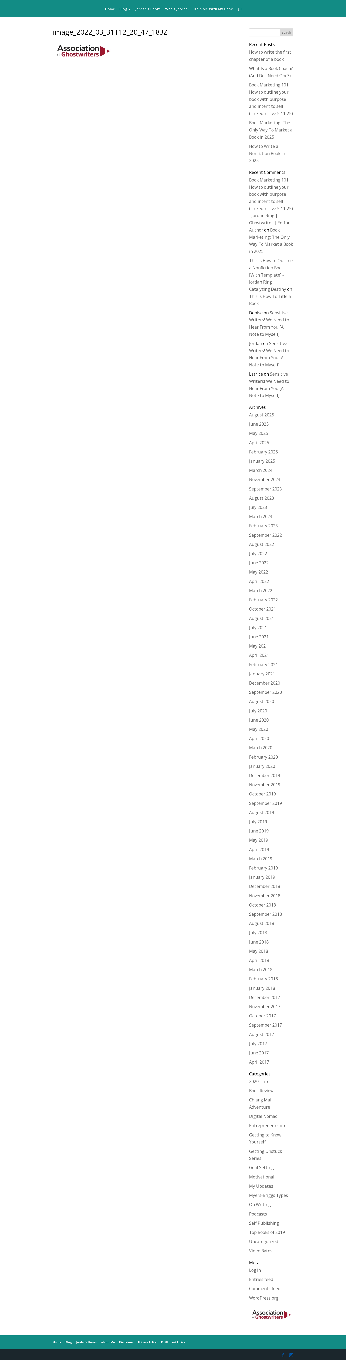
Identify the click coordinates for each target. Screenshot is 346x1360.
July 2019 (258, 821)
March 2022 (260, 590)
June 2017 (259, 1053)
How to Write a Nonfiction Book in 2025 (267, 153)
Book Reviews (262, 1090)
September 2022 (265, 535)
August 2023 (261, 498)
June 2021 (259, 637)
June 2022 (259, 563)
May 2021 (258, 646)
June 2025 (259, 424)
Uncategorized (263, 1241)
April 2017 (259, 1062)
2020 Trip (258, 1081)
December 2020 (264, 683)
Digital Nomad (263, 1116)
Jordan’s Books (148, 9)
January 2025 (262, 461)
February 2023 (263, 526)
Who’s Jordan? (177, 9)
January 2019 (262, 877)
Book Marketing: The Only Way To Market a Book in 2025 (271, 130)
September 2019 (265, 803)
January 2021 (262, 674)
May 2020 (258, 729)
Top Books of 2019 (267, 1232)
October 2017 (262, 1016)
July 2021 (258, 627)
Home (110, 9)
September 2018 (265, 914)
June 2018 (259, 942)
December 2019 (264, 775)
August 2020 (261, 701)
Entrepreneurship (267, 1125)
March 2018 (260, 969)
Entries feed (261, 1279)
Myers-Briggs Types (268, 1195)
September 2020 (265, 692)
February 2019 (263, 868)
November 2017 (264, 1006)
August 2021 (261, 618)
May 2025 (258, 433)
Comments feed (265, 1288)
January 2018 (262, 988)
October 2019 (262, 794)
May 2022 (258, 572)
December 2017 (264, 997)
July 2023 (258, 507)
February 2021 (263, 664)
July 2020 (258, 711)
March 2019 (260, 859)
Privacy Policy (147, 1342)
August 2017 (261, 1034)
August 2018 (261, 923)
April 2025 (259, 442)
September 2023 (265, 489)
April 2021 (259, 655)
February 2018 (263, 979)
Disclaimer (126, 1342)
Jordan (255, 343)
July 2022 (258, 553)
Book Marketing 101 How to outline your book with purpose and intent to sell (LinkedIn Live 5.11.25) (271, 99)
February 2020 (263, 757)
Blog (123, 9)
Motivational (261, 1177)
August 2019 (261, 812)
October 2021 (262, 609)
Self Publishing (264, 1223)
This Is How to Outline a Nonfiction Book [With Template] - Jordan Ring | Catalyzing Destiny (271, 275)
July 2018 (258, 932)
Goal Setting (261, 1167)
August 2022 (261, 544)
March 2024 (260, 470)
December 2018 (264, 886)
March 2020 (260, 747)
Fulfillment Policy (173, 1342)
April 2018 (259, 960)
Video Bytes (260, 1251)
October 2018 (262, 905)
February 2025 (263, 452)
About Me (108, 1342)
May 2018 (258, 951)
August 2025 (261, 415)
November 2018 (264, 896)
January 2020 (262, 766)
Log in (255, 1270)
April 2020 (259, 738)
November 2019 (264, 784)
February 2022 (263, 600)
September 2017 (265, 1025)
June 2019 (259, 831)
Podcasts (258, 1214)
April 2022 (259, 581)
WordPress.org (263, 1298)
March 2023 (260, 516)
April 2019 (259, 849)
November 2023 (264, 479)
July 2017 (258, 1043)
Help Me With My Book (213, 9)
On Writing (260, 1204)
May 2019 (258, 840)
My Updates (261, 1186)
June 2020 (259, 720)
